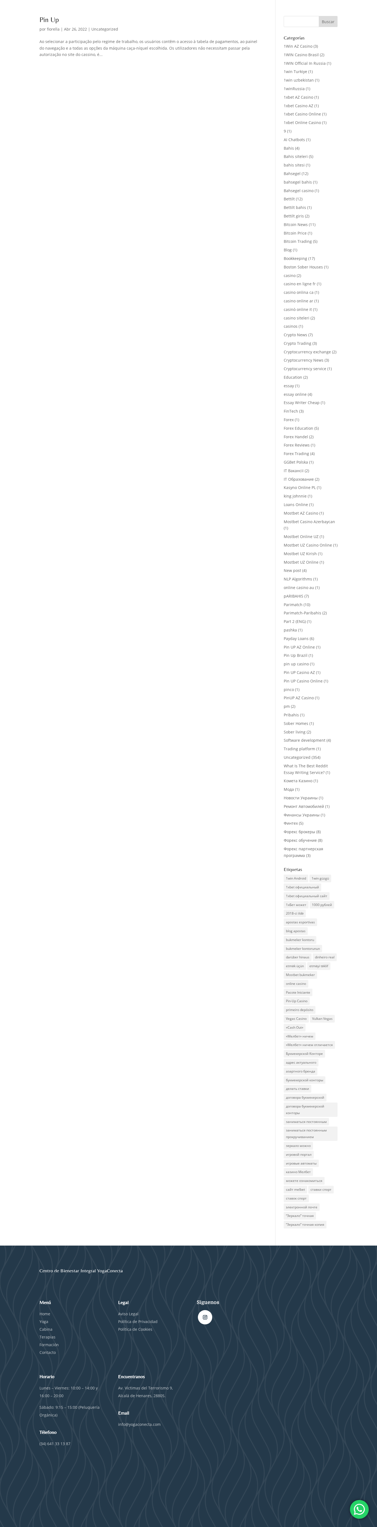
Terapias (47, 1337)
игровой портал (299, 1154)
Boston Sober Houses (303, 267)
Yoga (43, 1321)
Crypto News (295, 334)
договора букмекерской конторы (305, 1109)
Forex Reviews (297, 445)
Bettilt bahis (295, 207)
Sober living (295, 732)
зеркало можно (298, 1145)
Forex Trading (296, 453)
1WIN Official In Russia (305, 63)
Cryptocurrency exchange (307, 351)
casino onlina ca (299, 292)
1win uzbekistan (299, 80)
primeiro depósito (299, 1009)
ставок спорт (296, 1198)
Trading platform (299, 748)
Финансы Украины (302, 815)
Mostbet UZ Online (301, 562)
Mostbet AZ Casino (301, 513)
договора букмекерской (305, 1097)
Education (293, 377)
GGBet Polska (296, 462)
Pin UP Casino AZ (299, 672)
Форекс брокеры (299, 831)
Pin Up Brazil (295, 655)
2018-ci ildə (295, 913)
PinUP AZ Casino (299, 697)
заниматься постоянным (306, 1121)
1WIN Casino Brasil (301, 54)
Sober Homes (296, 723)
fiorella (53, 29)
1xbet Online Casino (302, 122)
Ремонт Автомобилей (304, 806)
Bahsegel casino (299, 190)
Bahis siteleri (296, 156)
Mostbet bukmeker (300, 974)
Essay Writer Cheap (302, 402)
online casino (296, 983)
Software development (304, 740)
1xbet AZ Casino (298, 97)
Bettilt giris (294, 216)
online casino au (299, 587)
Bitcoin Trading (298, 241)
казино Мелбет (298, 1172)
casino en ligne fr (300, 283)
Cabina (45, 1329)
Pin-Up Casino (296, 1001)
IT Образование (299, 479)
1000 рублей (322, 904)
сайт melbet (295, 1189)
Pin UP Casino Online (303, 681)
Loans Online (296, 504)
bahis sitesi (294, 165)
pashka (290, 630)
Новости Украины (301, 797)
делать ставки (297, 1088)
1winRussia (294, 88)
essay (289, 385)
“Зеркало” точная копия (305, 1224)
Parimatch (293, 604)
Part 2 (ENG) (295, 621)
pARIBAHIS (293, 596)
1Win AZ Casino (298, 46)
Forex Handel (296, 436)
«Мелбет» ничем (299, 1036)
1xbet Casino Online (302, 114)
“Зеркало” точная (300, 1215)
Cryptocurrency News (303, 360)
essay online (295, 394)
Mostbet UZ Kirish (300, 553)
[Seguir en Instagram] (205, 1317)
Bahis (289, 148)
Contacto (47, 1352)
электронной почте (301, 1207)
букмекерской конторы (304, 1080)
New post (292, 570)
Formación (49, 1344)
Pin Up (49, 19)
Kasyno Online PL (300, 487)
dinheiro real (324, 957)
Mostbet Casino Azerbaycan (309, 521)
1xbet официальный (302, 887)
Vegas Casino (296, 1018)
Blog (288, 249)
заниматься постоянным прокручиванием (306, 1133)
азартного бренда (300, 1071)
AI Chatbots (294, 139)
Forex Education (298, 428)
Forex (289, 419)
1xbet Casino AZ (298, 105)
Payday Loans (296, 638)
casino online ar (298, 300)
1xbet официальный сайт (306, 896)
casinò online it (298, 309)
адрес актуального (301, 1062)
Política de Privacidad (138, 1321)
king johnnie (295, 496)
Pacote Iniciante (298, 992)
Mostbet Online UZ (301, 536)
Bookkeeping (295, 258)
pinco (289, 689)
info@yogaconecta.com (139, 1424)
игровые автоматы (301, 1163)
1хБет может (296, 904)
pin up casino (296, 663)
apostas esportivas (300, 922)
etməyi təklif (318, 966)
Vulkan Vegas (322, 1018)
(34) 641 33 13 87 (54, 1443)
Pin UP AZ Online (299, 647)
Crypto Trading (297, 343)
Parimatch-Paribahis (302, 612)
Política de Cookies (135, 1329)
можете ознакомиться (304, 1180)
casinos (291, 326)
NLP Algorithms (298, 579)
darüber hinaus (297, 957)
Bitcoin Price (295, 233)
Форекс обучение (300, 840)
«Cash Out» (294, 1027)
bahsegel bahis (298, 182)
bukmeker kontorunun (303, 948)
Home (44, 1313)
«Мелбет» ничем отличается (309, 1044)
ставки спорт (320, 1189)
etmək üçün (295, 966)
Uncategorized (104, 29)
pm (287, 706)
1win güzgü (320, 878)
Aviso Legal (128, 1313)
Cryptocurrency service (305, 368)
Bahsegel (292, 173)
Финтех (291, 823)
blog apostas (296, 931)
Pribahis (291, 714)
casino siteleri (296, 318)
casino (290, 275)
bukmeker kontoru (300, 939)
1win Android (296, 878)
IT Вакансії (294, 470)
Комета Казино (298, 780)
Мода (289, 789)
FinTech (291, 411)
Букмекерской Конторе (304, 1053)
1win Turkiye (295, 71)
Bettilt (289, 198)
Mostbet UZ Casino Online (308, 545)
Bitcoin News (296, 224)
